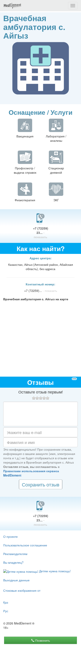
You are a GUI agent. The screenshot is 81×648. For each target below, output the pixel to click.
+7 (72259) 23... (40, 232)
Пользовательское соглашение (25, 545)
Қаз (5, 602)
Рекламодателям (15, 554)
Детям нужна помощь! (54, 571)
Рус (5, 611)
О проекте (10, 536)
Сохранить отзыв (40, 484)
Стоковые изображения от (21, 590)
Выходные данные (16, 580)
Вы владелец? (13, 562)
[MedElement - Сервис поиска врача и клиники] (12, 5)
